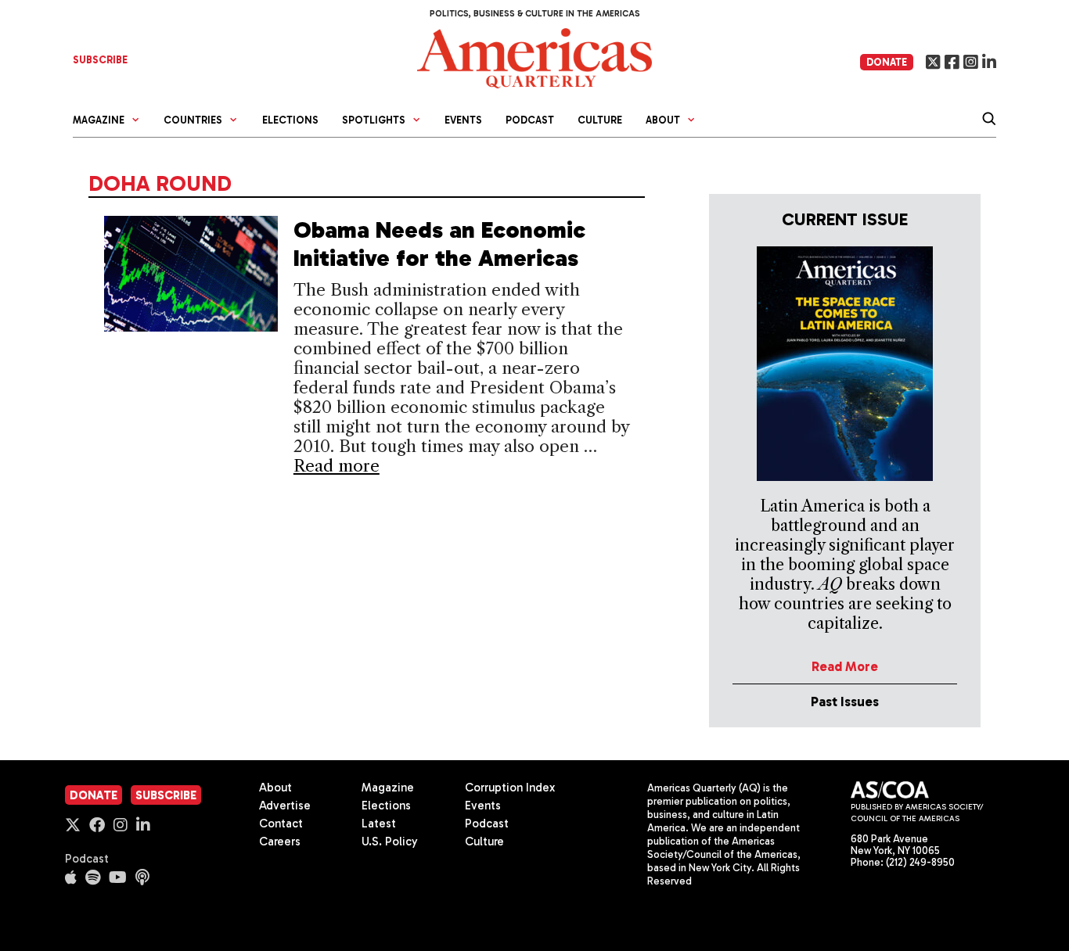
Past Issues (845, 701)
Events (463, 120)
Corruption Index (510, 788)
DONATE (886, 62)
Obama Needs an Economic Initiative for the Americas (439, 244)
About (275, 788)
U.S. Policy (390, 841)
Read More (845, 666)
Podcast (530, 120)
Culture (600, 120)
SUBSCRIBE (100, 60)
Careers (280, 841)
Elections (290, 120)
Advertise (285, 805)
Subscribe (165, 795)
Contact (281, 823)
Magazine (388, 788)
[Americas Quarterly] (534, 56)
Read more (336, 466)
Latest (379, 823)
